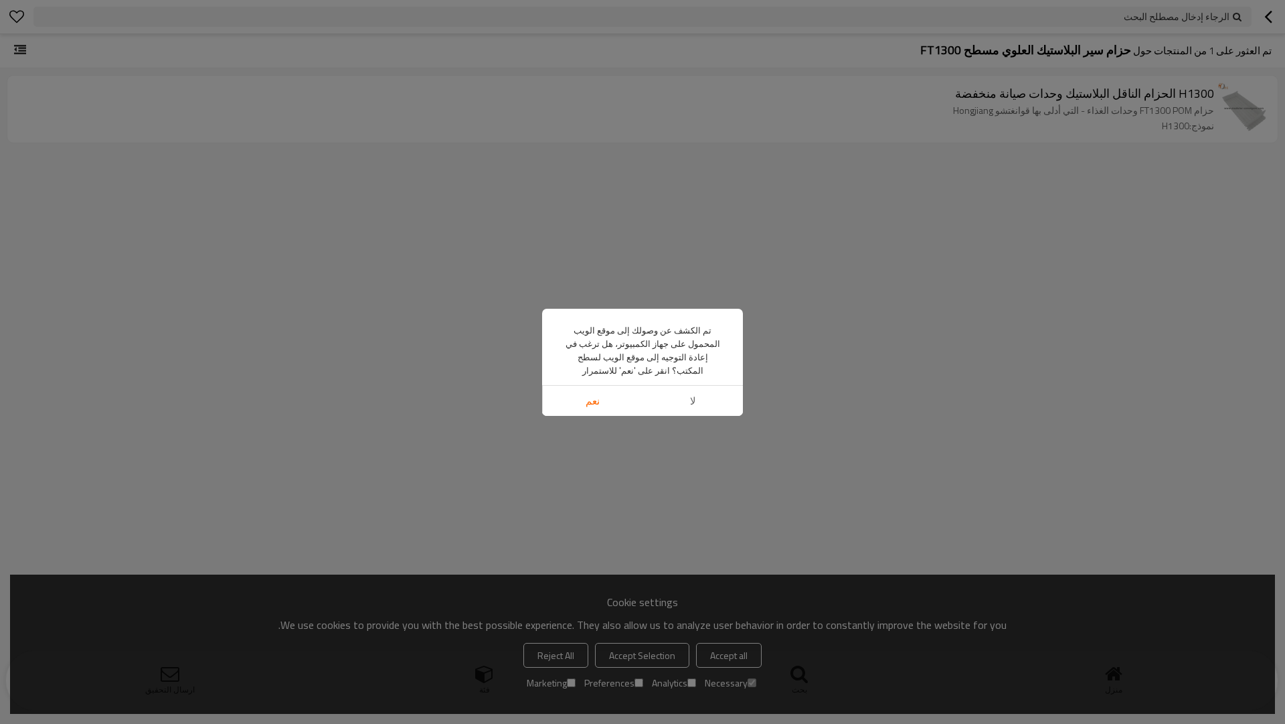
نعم (593, 401)
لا (693, 401)
